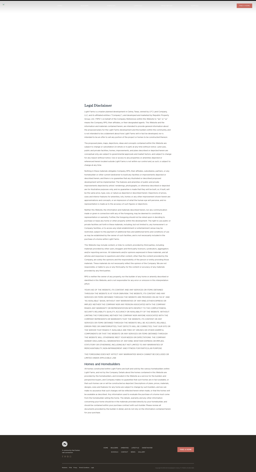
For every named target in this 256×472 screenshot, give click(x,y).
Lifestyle (138, 6)
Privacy (75, 467)
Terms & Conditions (84, 467)
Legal (92, 467)
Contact (124, 452)
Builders (84, 6)
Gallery (141, 452)
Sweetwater (166, 6)
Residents (64, 467)
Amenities (111, 6)
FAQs (70, 467)
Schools (194, 6)
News (133, 452)
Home (60, 6)
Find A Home (244, 6)
